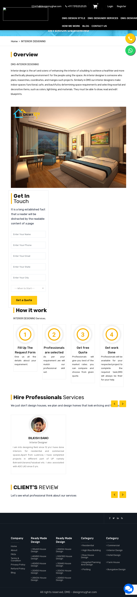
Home (14, 546)
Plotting (86, 569)
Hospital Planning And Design (91, 563)
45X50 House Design (38, 564)
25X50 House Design (38, 571)
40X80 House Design (38, 557)
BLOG (85, 26)
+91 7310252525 (77, 6)
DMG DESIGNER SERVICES (103, 18)
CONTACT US (99, 26)
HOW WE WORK (71, 26)
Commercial (113, 545)
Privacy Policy (18, 564)
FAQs (13, 554)
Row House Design (87, 556)
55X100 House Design (64, 557)
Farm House (113, 562)
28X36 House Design (38, 578)
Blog (13, 572)
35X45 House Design (63, 564)
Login (110, 6)
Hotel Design (114, 555)
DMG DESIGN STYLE (73, 18)
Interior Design (115, 550)
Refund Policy (18, 568)
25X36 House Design (63, 550)
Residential (88, 545)
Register (121, 6)
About (14, 550)
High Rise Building (91, 550)
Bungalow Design (116, 569)
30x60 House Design (38, 550)
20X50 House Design (63, 578)
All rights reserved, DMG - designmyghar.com (68, 592)
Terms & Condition (16, 559)
